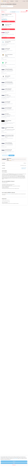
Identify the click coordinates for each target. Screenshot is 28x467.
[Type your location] (7, 6)
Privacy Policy (16, 458)
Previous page (5, 155)
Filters (3, 11)
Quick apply (8, 21)
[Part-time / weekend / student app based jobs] (4, 1)
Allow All (14, 461)
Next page (11, 155)
